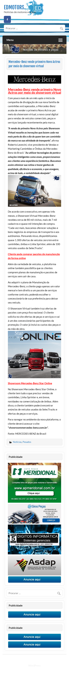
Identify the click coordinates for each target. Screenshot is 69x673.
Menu (10, 39)
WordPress (34, 665)
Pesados (27, 441)
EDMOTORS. (14, 7)
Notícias (17, 441)
